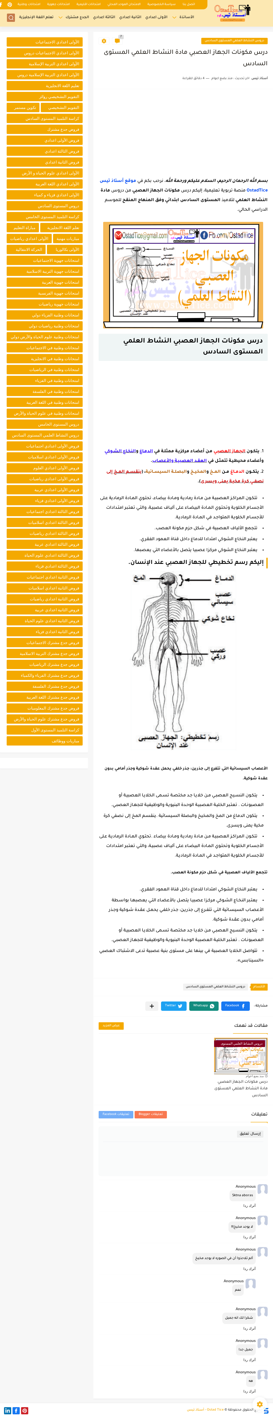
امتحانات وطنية (29, 4)
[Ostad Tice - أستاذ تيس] (233, 13)
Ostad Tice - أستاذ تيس (205, 1410)
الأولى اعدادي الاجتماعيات (57, 42)
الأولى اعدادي (156, 17)
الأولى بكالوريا (67, 249)
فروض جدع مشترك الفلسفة (56, 686)
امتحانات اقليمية (89, 4)
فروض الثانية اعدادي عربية (57, 610)
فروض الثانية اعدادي (62, 162)
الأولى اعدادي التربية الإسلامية (54, 64)
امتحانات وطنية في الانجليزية (55, 358)
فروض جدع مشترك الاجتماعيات (52, 642)
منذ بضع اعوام (255, 1076)
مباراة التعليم (24, 227)
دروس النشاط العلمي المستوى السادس (234, 41)
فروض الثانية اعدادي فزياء (57, 631)
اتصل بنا (189, 4)
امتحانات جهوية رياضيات (59, 304)
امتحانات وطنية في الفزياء (57, 380)
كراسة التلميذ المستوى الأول (55, 730)
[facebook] (16, 1410)
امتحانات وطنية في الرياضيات (54, 369)
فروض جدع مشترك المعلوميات (53, 708)
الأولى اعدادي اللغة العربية (57, 184)
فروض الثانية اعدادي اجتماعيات (53, 577)
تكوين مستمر (25, 107)
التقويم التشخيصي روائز (59, 96)
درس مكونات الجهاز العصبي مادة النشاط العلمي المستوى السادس (241, 1089)
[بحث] (11, 18)
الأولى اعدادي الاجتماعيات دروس (51, 53)
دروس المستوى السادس (58, 205)
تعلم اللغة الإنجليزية (36, 17)
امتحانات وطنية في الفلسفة (56, 391)
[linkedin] (7, 1410)
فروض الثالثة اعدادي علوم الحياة (52, 555)
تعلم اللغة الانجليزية (63, 227)
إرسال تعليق (250, 1134)
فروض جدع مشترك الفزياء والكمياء (50, 675)
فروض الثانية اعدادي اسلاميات (54, 588)
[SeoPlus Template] (266, 1410)
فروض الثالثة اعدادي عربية (57, 544)
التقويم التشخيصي (63, 107)
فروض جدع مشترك (63, 129)
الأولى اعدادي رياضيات (29, 238)
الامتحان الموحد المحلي (123, 4)
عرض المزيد (111, 1026)
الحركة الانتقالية (29, 249)
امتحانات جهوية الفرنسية (58, 293)
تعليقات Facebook (116, 1114)
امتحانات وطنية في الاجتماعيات (52, 347)
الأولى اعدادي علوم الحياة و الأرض (50, 173)
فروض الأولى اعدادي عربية (56, 489)
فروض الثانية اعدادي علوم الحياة (52, 620)
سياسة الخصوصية (161, 4)
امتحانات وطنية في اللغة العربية (52, 402)
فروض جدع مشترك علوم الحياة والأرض (46, 719)
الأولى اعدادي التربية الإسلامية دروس (48, 74)
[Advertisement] (183, 132)
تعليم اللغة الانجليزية (62, 85)
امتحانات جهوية (58, 4)
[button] (235, 1006)
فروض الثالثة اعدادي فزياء (57, 566)
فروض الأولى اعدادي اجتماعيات (52, 446)
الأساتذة (186, 17)
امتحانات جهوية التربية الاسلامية (52, 271)
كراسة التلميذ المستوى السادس (52, 118)
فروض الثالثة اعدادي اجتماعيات (52, 511)
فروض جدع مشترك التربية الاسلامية (49, 653)
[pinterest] (9, 4)
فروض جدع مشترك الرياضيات (54, 664)
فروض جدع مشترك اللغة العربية (52, 697)
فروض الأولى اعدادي (62, 140)
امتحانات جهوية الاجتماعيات (56, 260)
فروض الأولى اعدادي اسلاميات (53, 457)
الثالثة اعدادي (104, 17)
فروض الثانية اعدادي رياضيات (54, 599)
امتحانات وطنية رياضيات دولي (54, 326)
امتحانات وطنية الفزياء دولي (55, 315)
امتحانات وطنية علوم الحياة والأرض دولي (45, 337)
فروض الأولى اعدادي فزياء (57, 500)
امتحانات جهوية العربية (60, 282)
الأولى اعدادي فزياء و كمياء (56, 195)
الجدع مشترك (77, 17)
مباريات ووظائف (65, 741)
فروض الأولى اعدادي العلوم (56, 468)
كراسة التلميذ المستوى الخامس (52, 216)
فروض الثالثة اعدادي (62, 151)
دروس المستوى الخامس (58, 424)
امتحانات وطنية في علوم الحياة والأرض (46, 413)
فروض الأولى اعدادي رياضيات (54, 479)
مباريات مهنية (68, 238)
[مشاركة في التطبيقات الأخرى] (151, 1006)
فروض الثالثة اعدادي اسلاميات (53, 522)
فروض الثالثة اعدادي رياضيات (54, 533)
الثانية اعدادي (130, 17)
